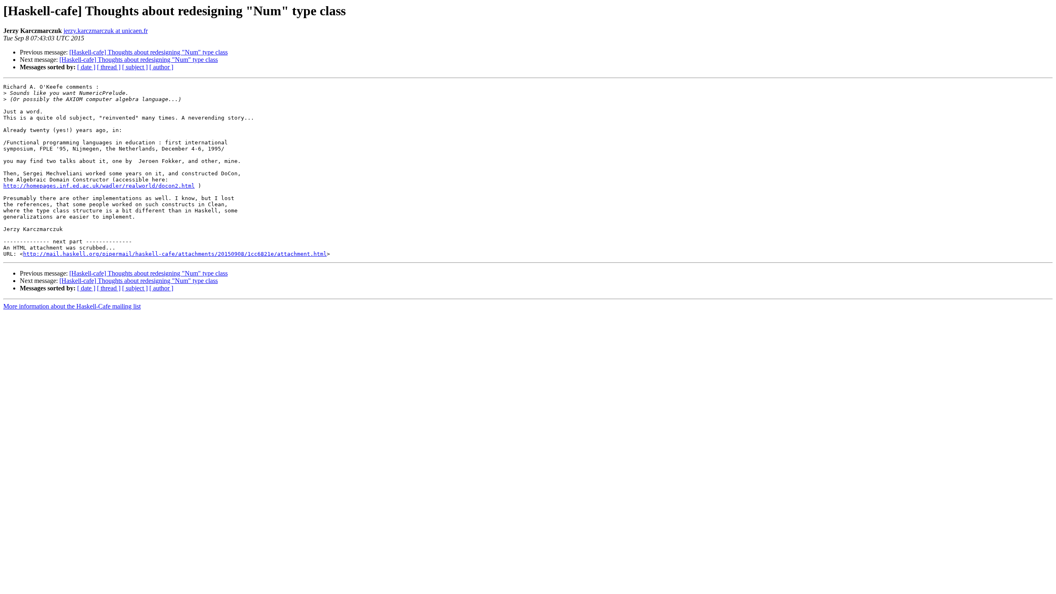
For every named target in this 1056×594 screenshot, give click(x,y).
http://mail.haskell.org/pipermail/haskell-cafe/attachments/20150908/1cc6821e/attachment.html (175, 254)
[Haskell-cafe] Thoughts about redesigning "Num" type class (148, 52)
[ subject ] (135, 67)
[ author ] (161, 67)
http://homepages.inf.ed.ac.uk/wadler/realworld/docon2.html (99, 186)
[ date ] (86, 67)
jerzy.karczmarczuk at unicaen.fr (106, 30)
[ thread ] (108, 67)
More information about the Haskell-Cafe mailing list (72, 306)
